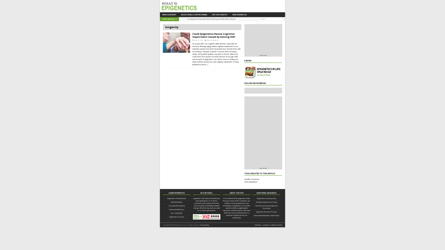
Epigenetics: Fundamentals (176, 198)
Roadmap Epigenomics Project (266, 202)
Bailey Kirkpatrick (212, 40)
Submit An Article (276, 225)
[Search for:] (270, 19)
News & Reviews (169, 15)
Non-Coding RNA (176, 213)
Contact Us (266, 225)
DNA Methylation (250, 182)
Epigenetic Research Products (266, 212)
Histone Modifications (176, 209)
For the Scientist (220, 15)
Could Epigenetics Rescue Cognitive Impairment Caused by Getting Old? (213, 35)
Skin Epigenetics (239, 15)
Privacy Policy (204, 225)
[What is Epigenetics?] (178, 5)
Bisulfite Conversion (251, 179)
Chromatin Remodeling (177, 206)
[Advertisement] (242, 6)
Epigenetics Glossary (176, 217)
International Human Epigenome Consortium (266, 207)
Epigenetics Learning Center (266, 198)
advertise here (263, 55)
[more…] (205, 64)
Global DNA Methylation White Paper (266, 215)
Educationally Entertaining (194, 15)
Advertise (258, 225)
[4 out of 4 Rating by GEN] (206, 218)
